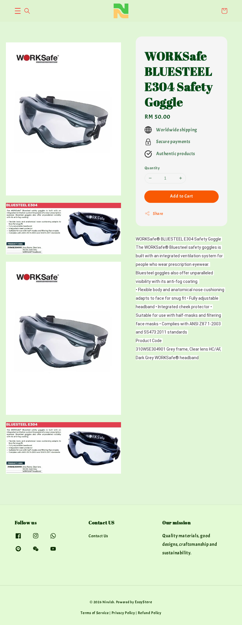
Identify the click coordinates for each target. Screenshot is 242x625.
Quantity (152, 168)
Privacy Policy (123, 613)
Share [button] (158, 213)
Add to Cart (181, 196)
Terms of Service (95, 613)
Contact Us (98, 535)
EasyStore (143, 602)
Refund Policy (149, 613)
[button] (17, 10)
